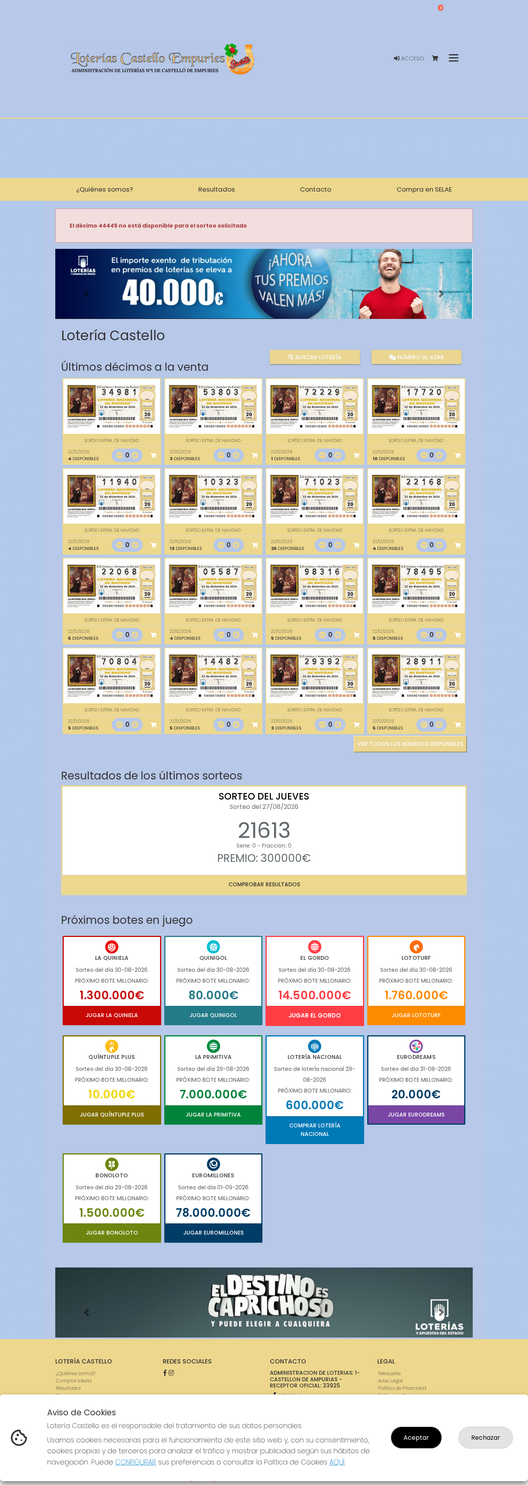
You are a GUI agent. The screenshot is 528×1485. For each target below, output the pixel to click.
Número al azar (419, 357)
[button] (86, 293)
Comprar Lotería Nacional (315, 1130)
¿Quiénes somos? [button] (104, 189)
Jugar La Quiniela (111, 1015)
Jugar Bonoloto (112, 1233)
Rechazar (485, 1437)
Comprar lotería (74, 1380)
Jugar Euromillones (213, 1233)
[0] (438, 58)
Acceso (411, 58)
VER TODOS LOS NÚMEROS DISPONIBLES (410, 744)
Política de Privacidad (402, 1388)
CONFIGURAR (135, 1462)
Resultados (68, 1388)
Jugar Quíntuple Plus (112, 1114)
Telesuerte (389, 1373)
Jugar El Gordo (314, 1015)
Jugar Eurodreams (416, 1114)
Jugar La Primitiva (213, 1114)
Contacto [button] (315, 189)
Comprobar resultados (264, 884)
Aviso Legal (390, 1380)
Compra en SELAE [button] (424, 189)
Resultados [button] (216, 189)
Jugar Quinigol (213, 1015)
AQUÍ (337, 1462)
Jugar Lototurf (416, 1015)
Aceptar (416, 1437)
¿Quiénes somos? (75, 1373)
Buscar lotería (317, 357)
